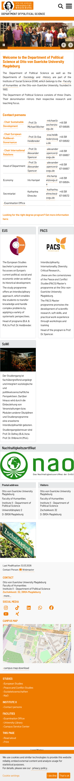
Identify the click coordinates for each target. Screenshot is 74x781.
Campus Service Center (16, 726)
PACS (43, 231)
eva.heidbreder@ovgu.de (52, 139)
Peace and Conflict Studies (18, 688)
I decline (52, 775)
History (47, 77)
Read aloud (10, 738)
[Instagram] (6, 608)
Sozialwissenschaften (16, 692)
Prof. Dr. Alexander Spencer (33, 153)
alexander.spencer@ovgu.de (52, 153)
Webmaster (28, 570)
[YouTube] (6, 614)
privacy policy (39, 768)
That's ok (64, 775)
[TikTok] (17, 608)
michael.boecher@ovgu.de (52, 125)
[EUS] (18, 246)
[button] (63, 45)
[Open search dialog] (60, 6)
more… (7, 596)
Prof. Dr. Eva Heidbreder (34, 139)
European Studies (13, 684)
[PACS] (56, 246)
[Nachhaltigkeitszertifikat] (37, 465)
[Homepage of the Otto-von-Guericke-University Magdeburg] (22, 6)
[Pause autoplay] (4, 45)
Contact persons (13, 707)
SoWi (5, 344)
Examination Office (14, 203)
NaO (6, 695)
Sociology (29, 77)
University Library (13, 723)
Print (6, 742)
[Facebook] (51, 608)
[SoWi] (18, 360)
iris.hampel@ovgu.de (51, 180)
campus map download (16, 668)
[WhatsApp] (40, 608)
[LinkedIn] (29, 608)
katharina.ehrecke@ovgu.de (52, 194)
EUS (5, 231)
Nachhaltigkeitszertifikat (19, 448)
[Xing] (17, 614)
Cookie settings (11, 775)
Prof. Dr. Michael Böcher (36, 125)
